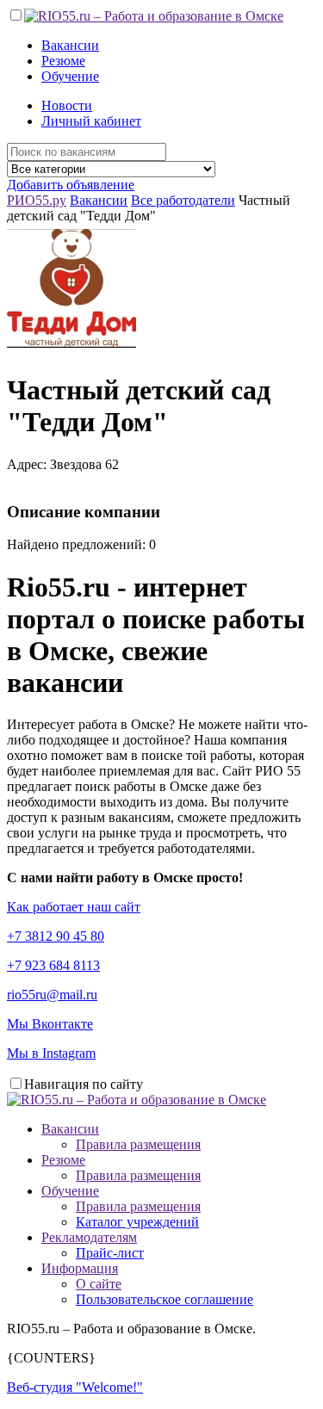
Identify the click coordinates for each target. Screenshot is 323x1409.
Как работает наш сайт (73, 906)
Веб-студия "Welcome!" (75, 1387)
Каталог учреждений (137, 1221)
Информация (79, 1268)
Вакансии (70, 45)
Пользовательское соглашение (164, 1299)
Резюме (63, 60)
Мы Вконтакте (50, 1024)
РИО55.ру (36, 200)
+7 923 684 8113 (53, 965)
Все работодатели (183, 200)
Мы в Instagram (51, 1053)
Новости (66, 105)
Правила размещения (138, 1144)
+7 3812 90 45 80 (55, 936)
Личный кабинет (91, 121)
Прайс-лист (110, 1252)
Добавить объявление (70, 184)
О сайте (98, 1283)
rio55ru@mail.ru (52, 994)
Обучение (70, 76)
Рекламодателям (89, 1237)
